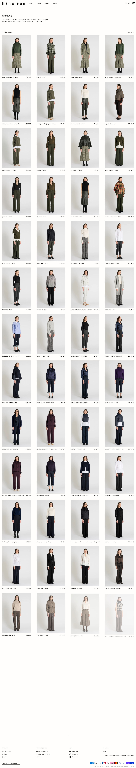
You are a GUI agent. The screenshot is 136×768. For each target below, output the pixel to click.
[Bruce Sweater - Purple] (119, 380)
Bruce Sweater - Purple (111, 402)
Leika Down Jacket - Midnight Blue (114, 449)
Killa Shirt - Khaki (41, 77)
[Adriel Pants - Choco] (16, 659)
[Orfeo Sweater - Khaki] (16, 241)
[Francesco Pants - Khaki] (85, 102)
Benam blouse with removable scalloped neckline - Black (82, 542)
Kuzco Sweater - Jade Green (10, 77)
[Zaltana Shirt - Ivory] (85, 566)
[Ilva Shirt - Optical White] (16, 566)
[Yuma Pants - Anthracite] (85, 241)
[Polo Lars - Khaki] (51, 148)
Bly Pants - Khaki (41, 217)
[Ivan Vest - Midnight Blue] (85, 427)
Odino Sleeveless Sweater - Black (11, 124)
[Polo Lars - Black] (16, 195)
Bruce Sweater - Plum (43, 495)
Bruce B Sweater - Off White (113, 681)
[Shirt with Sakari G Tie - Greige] (16, 706)
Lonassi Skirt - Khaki (76, 217)
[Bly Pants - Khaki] (51, 195)
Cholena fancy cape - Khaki (113, 217)
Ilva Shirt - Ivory (75, 681)
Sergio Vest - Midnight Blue (10, 449)
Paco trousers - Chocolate (112, 588)
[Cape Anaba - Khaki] (85, 148)
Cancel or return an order (43, 754)
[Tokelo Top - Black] (16, 288)
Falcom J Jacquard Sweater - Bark (46, 727)
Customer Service (41, 748)
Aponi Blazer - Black (42, 588)
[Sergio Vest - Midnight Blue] (16, 427)
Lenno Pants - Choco (77, 635)
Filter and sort (8, 32)
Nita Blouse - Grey (42, 309)
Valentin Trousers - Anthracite (113, 356)
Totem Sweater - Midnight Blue (79, 495)
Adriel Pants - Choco (8, 681)
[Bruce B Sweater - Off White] (119, 659)
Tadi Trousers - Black (111, 542)
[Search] (129, 3)
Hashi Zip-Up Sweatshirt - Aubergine (47, 449)
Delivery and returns (42, 751)
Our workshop (6, 751)
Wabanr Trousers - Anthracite (79, 356)
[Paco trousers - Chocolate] (119, 566)
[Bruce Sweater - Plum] (51, 473)
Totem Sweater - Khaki (111, 170)
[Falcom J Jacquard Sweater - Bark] (51, 706)
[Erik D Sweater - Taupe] (119, 706)
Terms (103, 766)
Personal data (117, 766)
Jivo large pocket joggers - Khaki (46, 124)
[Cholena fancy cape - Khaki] (119, 195)
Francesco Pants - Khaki (77, 124)
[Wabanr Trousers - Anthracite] (85, 334)
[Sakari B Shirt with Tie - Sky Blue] (16, 334)
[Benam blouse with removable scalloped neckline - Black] (85, 520)
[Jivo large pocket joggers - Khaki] (51, 102)
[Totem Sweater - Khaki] (119, 148)
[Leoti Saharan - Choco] (51, 613)
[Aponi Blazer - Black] (51, 566)
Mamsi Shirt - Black (42, 263)
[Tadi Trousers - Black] (119, 520)
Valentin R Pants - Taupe (77, 727)
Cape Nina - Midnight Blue (9, 402)
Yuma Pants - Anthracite (77, 263)
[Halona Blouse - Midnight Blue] (51, 380)
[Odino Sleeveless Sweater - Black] (16, 102)
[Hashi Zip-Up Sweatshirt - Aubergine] (51, 427)
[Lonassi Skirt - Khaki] (85, 195)
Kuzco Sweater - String (8, 635)
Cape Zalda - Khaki (110, 124)
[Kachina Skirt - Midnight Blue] (16, 520)
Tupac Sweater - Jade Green (113, 77)
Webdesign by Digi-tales (127, 766)
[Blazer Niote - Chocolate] (51, 659)
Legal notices (109, 766)
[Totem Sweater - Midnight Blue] (85, 473)
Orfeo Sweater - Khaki (8, 263)
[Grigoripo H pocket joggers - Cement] (85, 288)
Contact (38, 757)
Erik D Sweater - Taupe (111, 727)
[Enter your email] (132, 751)
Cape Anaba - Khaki (76, 170)
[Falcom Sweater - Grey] (51, 334)
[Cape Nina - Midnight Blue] (16, 380)
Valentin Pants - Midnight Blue (79, 402)
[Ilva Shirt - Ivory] (85, 659)
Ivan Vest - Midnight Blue (78, 449)
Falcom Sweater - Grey (43, 356)
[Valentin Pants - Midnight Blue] (85, 380)
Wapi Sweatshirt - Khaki (9, 170)
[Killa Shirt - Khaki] (51, 55)
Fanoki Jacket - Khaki (76, 77)
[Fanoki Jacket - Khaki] (85, 55)
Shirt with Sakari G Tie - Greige (10, 727)
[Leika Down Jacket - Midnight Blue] (119, 427)
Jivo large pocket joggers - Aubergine (13, 495)
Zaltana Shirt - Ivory (76, 588)
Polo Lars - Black (7, 217)
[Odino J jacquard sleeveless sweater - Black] (119, 613)
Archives (38, 3)
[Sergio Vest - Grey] (119, 288)
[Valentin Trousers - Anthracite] (119, 334)
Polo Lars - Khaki (41, 170)
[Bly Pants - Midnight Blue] (51, 520)
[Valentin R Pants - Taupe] (85, 706)
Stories (47, 3)
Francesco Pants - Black (112, 263)
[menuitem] (30, 4)
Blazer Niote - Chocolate (43, 681)
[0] (132, 3)
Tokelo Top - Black (7, 309)
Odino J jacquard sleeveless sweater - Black (116, 635)
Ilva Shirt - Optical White (9, 588)
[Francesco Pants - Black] (119, 241)
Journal (54, 3)
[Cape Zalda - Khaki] (119, 102)
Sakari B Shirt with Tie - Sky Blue (11, 356)
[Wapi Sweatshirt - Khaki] (16, 148)
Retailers (4, 754)
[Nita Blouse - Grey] (51, 288)
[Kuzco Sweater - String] (16, 613)
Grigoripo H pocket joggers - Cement (81, 309)
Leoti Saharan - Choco (43, 635)
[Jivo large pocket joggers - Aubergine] (16, 473)
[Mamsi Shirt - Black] (51, 241)
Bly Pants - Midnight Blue (44, 542)
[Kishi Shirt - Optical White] (119, 473)
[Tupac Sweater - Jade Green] (119, 55)
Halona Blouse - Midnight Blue (45, 402)
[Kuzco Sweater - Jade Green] (16, 55)
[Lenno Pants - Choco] (85, 613)
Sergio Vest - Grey (110, 309)
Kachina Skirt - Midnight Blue (10, 542)
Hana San (5, 748)
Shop (30, 3)
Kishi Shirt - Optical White (112, 495)
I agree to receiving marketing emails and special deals (119, 755)
